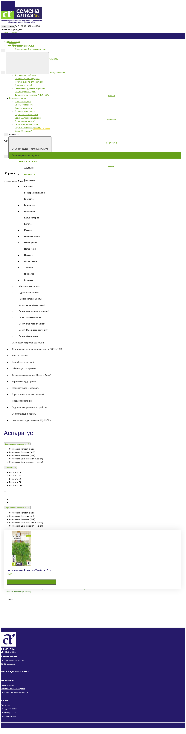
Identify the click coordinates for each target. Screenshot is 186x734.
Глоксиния (29, 211)
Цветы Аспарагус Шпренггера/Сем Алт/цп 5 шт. (29, 570)
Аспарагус (29, 174)
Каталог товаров (62, 82)
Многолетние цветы (29, 286)
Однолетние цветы (29, 292)
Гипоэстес (29, 205)
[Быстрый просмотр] (76, 582)
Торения (28, 267)
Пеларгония (30, 249)
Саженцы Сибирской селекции (28, 342)
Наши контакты (7, 685)
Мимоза (28, 230)
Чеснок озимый (20, 355)
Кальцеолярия (31, 218)
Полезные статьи (8, 716)
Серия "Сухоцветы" (28, 336)
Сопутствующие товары (24, 414)
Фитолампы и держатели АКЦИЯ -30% (31, 420)
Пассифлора (30, 242)
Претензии (5, 705)
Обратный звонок (9, 33)
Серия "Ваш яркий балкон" (32, 324)
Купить (31, 582)
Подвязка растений (22, 401)
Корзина (110, 167)
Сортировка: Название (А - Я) (17, 444)
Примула (28, 255)
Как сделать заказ (9, 709)
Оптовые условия (8, 712)
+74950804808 (8, 26)
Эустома (28, 280)
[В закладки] (175, 582)
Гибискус (29, 199)
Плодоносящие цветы (30, 299)
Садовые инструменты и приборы (29, 407)
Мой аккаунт (111, 143)
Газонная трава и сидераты (25, 388)
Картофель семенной (23, 362)
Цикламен (29, 274)
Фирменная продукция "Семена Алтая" (31, 375)
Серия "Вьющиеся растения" (33, 330)
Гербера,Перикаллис (34, 193)
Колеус (28, 224)
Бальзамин (29, 180)
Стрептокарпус (32, 261)
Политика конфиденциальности (14, 692)
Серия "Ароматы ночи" (30, 317)
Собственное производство (13, 689)
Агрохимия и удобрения (24, 381)
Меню (62, 56)
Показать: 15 (10, 467)
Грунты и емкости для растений (28, 394)
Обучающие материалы (24, 368)
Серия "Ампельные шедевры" (34, 311)
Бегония (28, 186)
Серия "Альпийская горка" (32, 305)
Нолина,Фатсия (32, 236)
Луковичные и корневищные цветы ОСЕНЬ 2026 (37, 349)
